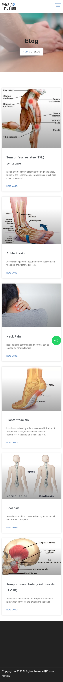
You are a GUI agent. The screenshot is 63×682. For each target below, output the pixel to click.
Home (26, 51)
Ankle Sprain (15, 253)
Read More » (12, 186)
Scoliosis (12, 508)
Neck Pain (13, 336)
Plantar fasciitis (17, 420)
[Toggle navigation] (58, 6)
